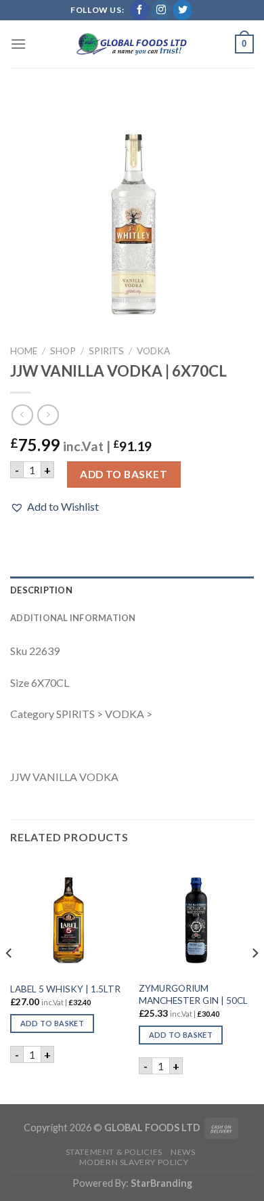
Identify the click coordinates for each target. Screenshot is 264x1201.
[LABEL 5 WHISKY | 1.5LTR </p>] (67, 916)
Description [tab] (41, 590)
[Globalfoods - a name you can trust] (132, 44)
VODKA (153, 350)
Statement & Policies (114, 1152)
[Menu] (18, 43)
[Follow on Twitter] (182, 10)
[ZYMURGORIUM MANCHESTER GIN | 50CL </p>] (196, 916)
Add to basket (123, 474)
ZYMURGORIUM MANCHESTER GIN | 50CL (193, 994)
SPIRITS (106, 350)
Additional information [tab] (73, 617)
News (183, 1152)
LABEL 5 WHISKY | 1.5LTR (65, 989)
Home (23, 350)
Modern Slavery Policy (134, 1162)
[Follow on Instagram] (161, 10)
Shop (63, 350)
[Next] (254, 980)
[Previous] (9, 980)
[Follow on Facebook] (140, 10)
